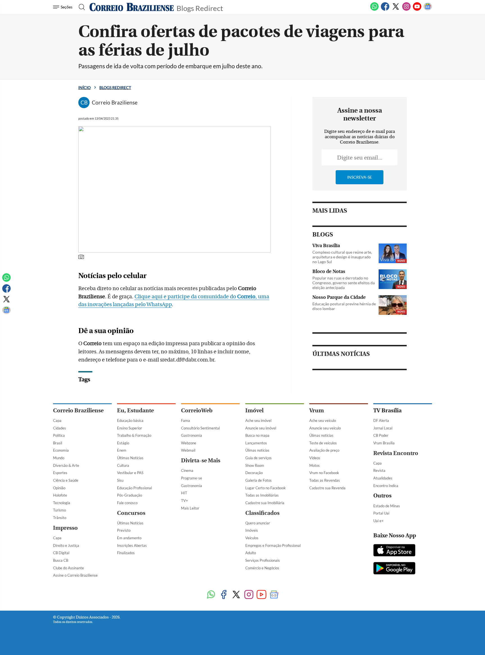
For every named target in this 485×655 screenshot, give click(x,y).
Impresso (65, 528)
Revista (379, 470)
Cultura (123, 465)
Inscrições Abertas (132, 545)
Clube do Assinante (68, 568)
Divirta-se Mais (200, 460)
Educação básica (130, 420)
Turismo (59, 510)
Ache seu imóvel (258, 420)
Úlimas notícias (257, 450)
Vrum (316, 410)
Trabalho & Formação (134, 435)
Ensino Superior (129, 428)
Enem (121, 450)
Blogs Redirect (200, 8)
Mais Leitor (190, 508)
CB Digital (61, 553)
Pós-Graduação (129, 495)
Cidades (59, 428)
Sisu (120, 480)
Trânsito (59, 517)
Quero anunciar (257, 523)
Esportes (60, 472)
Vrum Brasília (384, 443)
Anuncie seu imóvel (260, 428)
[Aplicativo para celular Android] (394, 569)
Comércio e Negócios (262, 568)
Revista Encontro (395, 453)
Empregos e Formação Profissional (273, 545)
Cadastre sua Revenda (327, 488)
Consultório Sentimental (200, 428)
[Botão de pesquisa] (80, 7)
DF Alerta (381, 420)
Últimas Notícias (130, 458)
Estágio (123, 443)
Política (59, 435)
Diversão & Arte (66, 465)
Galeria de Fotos (258, 480)
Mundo (58, 458)
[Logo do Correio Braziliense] (132, 7)
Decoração (254, 472)
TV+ (184, 500)
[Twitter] (396, 9)
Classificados (262, 513)
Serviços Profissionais (262, 560)
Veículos (251, 538)
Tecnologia (61, 503)
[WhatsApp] (374, 9)
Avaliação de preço (324, 450)
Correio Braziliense (78, 410)
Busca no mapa (257, 435)
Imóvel (254, 410)
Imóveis (251, 530)
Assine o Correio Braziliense (75, 575)
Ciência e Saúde (65, 480)
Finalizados (126, 553)
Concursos (131, 513)
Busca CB (60, 560)
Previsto (124, 530)
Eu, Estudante (135, 410)
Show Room (254, 465)
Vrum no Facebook (324, 472)
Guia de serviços (258, 458)
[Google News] (428, 9)
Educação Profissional (134, 488)
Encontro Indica (385, 485)
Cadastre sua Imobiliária (264, 503)
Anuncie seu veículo (325, 428)
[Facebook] (385, 9)
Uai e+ (378, 520)
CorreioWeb (196, 410)
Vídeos (314, 458)
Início (84, 87)
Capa (57, 420)
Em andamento (129, 538)
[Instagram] (406, 9)
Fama (185, 420)
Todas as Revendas (324, 480)
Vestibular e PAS (130, 472)
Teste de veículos (323, 443)
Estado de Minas (386, 506)
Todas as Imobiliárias (262, 495)
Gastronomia (191, 435)
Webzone (188, 443)
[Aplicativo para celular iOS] (394, 551)
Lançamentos (256, 443)
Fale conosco (127, 503)
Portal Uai (381, 513)
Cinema (187, 470)
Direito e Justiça (66, 545)
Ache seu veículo (322, 420)
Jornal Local (382, 428)
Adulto (250, 553)
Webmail (188, 450)
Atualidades (382, 478)
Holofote (60, 495)
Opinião (59, 488)
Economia (61, 450)
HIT (184, 493)
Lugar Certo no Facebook (265, 488)
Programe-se (191, 478)
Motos (314, 465)
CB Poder (380, 435)
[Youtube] (417, 9)
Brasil (57, 443)
